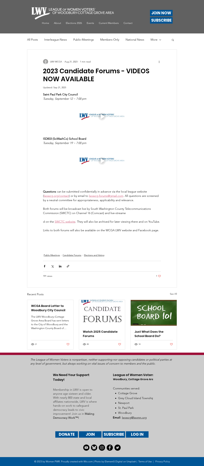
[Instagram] (102, 447)
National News (135, 39)
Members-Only (109, 39)
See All (173, 293)
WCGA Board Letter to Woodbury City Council (48, 308)
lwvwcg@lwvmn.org (134, 417)
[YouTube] (86, 447)
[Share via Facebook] (44, 266)
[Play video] (102, 116)
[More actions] (159, 62)
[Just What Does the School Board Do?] (154, 313)
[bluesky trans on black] (94, 447)
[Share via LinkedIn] (60, 266)
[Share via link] (67, 266)
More (154, 39)
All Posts (32, 39)
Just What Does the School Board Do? (149, 334)
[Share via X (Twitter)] (52, 266)
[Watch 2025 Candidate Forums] (102, 313)
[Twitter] (117, 447)
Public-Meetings (83, 39)
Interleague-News (55, 39)
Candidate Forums (72, 255)
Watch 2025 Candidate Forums (100, 334)
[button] (57, 23)
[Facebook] (110, 447)
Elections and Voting (94, 255)
